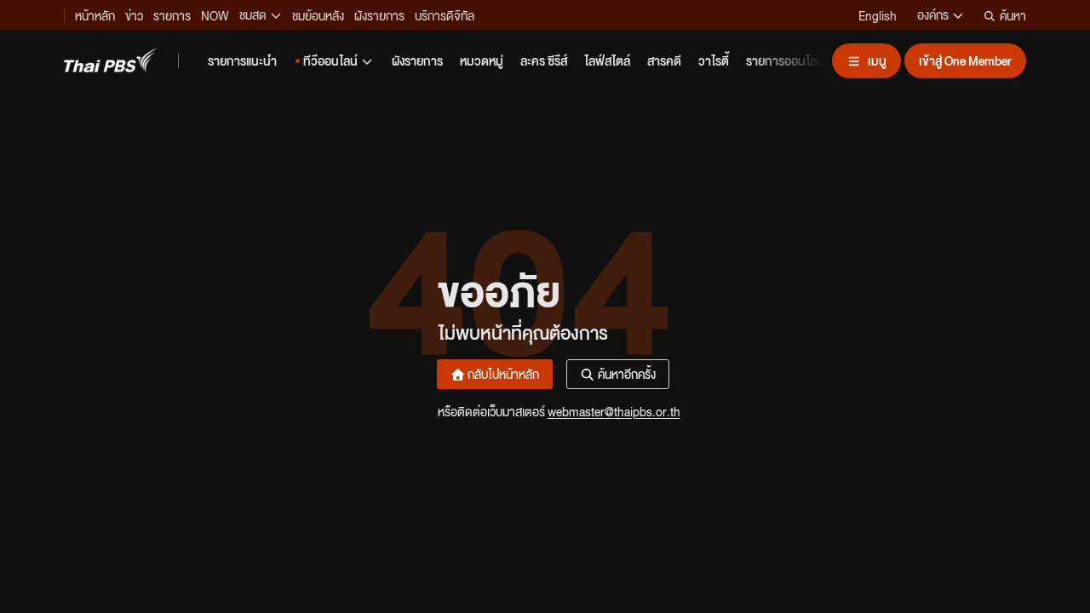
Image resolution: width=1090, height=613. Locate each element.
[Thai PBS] (111, 60)
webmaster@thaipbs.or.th (614, 411)
